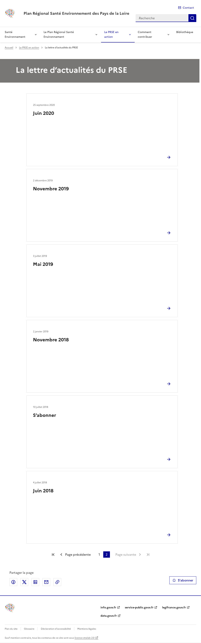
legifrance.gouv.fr (174, 607)
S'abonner (185, 580)
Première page (53, 554)
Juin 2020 (43, 113)
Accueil (9, 47)
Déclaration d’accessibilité (56, 629)
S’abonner (44, 415)
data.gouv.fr (108, 616)
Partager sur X (24, 582)
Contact (188, 8)
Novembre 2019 (51, 188)
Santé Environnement (15, 34)
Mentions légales (86, 629)
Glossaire (29, 629)
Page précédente (78, 554)
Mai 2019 (43, 264)
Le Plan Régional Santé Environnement (59, 34)
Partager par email (46, 582)
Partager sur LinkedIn (35, 582)
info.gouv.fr (108, 607)
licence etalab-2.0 (84, 638)
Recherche (192, 18)
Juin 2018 (43, 490)
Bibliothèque (184, 32)
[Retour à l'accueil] (10, 608)
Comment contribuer (145, 34)
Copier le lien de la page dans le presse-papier (57, 582)
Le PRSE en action (111, 34)
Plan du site (11, 629)
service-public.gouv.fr (139, 607)
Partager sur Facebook (13, 582)
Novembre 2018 (51, 339)
